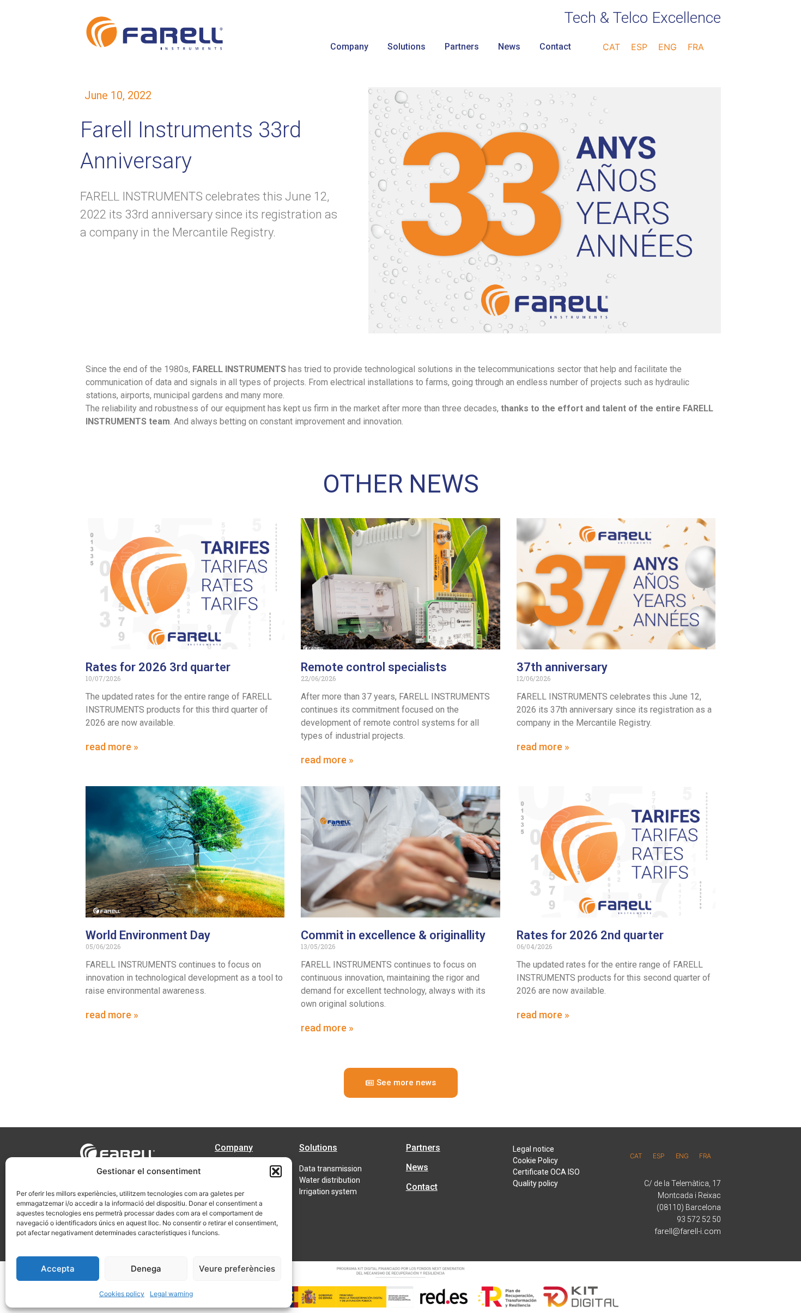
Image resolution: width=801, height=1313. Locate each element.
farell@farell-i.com (687, 1231)
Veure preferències (237, 1268)
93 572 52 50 (699, 1219)
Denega (146, 1268)
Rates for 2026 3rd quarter (158, 667)
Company (349, 46)
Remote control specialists (374, 667)
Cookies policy (121, 1294)
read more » (112, 746)
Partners (462, 46)
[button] (275, 1171)
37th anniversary (562, 667)
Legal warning (171, 1294)
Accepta (58, 1268)
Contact (555, 46)
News (509, 46)
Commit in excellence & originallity (393, 935)
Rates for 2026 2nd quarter (590, 935)
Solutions (406, 46)
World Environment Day (148, 935)
